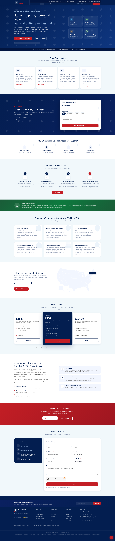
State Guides (54, 511)
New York (40, 525)
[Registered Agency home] (22, 2)
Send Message (71, 484)
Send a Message (65, 418)
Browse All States (20, 289)
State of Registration (66, 105)
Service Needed (77, 458)
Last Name (75, 444)
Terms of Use (69, 487)
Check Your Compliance (24, 38)
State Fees (53, 514)
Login (89, 4)
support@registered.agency (26, 450)
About (46, 3)
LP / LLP (76, 113)
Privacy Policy (62, 487)
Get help (62, 85)
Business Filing (39, 511)
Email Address (50, 451)
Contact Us (60, 3)
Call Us (86, 340)
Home (42, 3)
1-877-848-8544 (79, 4)
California (23, 525)
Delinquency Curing (40, 516)
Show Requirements (79, 125)
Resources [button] (52, 3)
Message (48, 465)
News (52, 520)
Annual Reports (39, 514)
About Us (68, 511)
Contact (67, 514)
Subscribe (97, 503)
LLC (63, 113)
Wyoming (49, 525)
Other (82, 113)
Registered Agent (40, 518)
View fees (40, 84)
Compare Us (53, 516)
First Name (49, 444)
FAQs (52, 518)
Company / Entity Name (51, 458)
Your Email (64, 116)
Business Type (65, 111)
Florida (31, 525)
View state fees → (75, 347)
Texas (27, 525)
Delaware (35, 525)
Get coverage (85, 85)
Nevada (44, 525)
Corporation (69, 113)
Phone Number (76, 451)
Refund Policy (69, 520)
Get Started (96, 3)
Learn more (19, 84)
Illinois (53, 525)
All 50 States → (58, 525)
